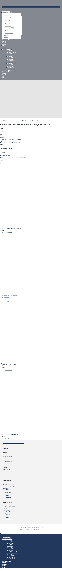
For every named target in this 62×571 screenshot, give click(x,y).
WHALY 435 (7, 24)
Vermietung (6, 11)
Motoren (6, 37)
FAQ (3, 45)
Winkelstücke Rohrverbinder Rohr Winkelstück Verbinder (13, 142)
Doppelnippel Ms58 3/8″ (7, 297)
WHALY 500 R (8, 31)
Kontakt (5, 41)
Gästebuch (5, 448)
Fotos (4, 42)
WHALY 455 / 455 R (9, 28)
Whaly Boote (7, 15)
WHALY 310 (7, 21)
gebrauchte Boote (9, 35)
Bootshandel (6, 12)
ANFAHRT (8, 495)
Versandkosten (5, 131)
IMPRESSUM (22, 529)
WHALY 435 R (8, 26)
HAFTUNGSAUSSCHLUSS (30, 529)
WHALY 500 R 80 (9, 33)
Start (1, 120)
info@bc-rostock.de (7, 461)
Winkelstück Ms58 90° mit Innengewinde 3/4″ (11, 434)
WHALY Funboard (9, 17)
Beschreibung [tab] (5, 147)
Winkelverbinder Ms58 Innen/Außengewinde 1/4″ (12, 228)
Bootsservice (6, 39)
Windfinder (8, 497)
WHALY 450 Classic (10, 27)
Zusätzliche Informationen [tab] (8, 148)
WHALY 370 (7, 23)
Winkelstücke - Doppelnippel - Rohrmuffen (12, 120)
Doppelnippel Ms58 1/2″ (7, 365)
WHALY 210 (7, 19)
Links (4, 44)
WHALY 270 (7, 20)
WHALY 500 (7, 30)
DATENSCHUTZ (39, 529)
